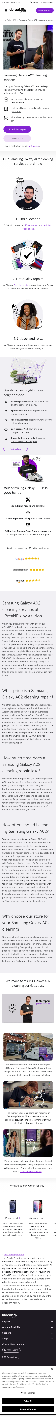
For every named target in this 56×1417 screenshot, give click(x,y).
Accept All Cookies (28, 1409)
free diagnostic (21, 285)
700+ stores (31, 225)
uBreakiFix (15, 2)
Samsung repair (37, 1218)
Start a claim (33, 145)
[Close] (52, 1369)
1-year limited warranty (31, 1171)
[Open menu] (5, 10)
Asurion (5, 2)
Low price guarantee (14, 1254)
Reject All (28, 1401)
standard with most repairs (24, 441)
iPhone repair (12, 1218)
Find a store (15, 448)
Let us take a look (19, 423)
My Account (48, 2)
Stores (35, 2)
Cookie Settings (28, 1393)
